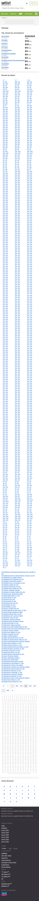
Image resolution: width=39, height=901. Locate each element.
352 (17, 686)
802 (8, 690)
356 (34, 686)
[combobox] (19, 8)
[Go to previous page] (3, 686)
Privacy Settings (5, 867)
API (2, 879)
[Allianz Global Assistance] (4, 893)
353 (21, 686)
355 (30, 686)
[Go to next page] (12, 690)
